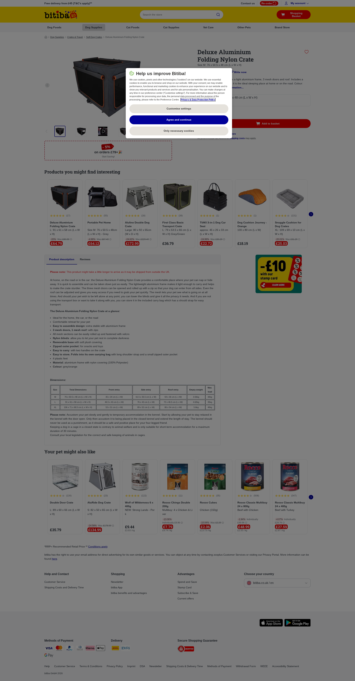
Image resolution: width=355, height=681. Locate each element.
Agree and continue (178, 119)
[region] (179, 103)
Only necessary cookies (179, 130)
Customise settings (179, 108)
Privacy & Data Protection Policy (198, 99)
